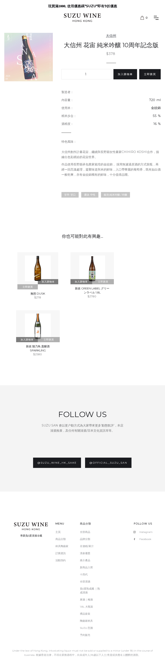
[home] (83, 17)
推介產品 (85, 560)
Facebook (145, 539)
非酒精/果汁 (87, 546)
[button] (144, 18)
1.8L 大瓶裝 (86, 606)
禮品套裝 (85, 613)
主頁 (58, 532)
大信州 (111, 36)
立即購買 (150, 74)
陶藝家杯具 (86, 620)
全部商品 (85, 532)
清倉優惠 (85, 553)
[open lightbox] (28, 57)
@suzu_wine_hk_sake (57, 462)
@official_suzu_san (108, 462)
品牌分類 (85, 539)
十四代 (84, 574)
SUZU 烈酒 (86, 627)
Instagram (146, 532)
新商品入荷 (86, 567)
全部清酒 (85, 581)
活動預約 (60, 560)
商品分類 (60, 539)
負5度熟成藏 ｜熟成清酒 (90, 590)
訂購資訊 (60, 553)
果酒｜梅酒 (86, 599)
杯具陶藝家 (61, 546)
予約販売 (85, 635)
